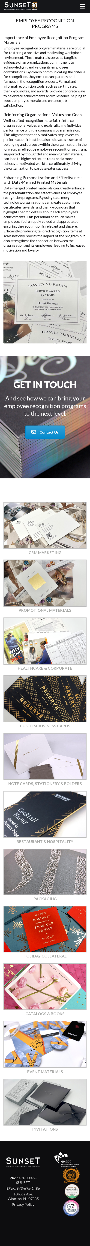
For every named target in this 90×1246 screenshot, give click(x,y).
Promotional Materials (45, 610)
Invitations (45, 1129)
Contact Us (49, 432)
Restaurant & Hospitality (45, 841)
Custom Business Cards (45, 725)
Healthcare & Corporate (45, 668)
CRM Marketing (45, 552)
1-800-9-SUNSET (23, 1180)
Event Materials (45, 1071)
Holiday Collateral (45, 956)
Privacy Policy (23, 1204)
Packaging (45, 898)
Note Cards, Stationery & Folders (45, 783)
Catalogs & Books (45, 1013)
